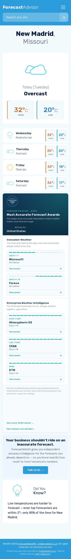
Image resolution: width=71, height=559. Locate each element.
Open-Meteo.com (42, 554)
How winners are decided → (21, 429)
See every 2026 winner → (20, 423)
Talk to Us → (35, 470)
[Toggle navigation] (63, 7)
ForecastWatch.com (47, 551)
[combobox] (31, 17)
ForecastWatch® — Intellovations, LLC (37, 544)
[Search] (64, 17)
